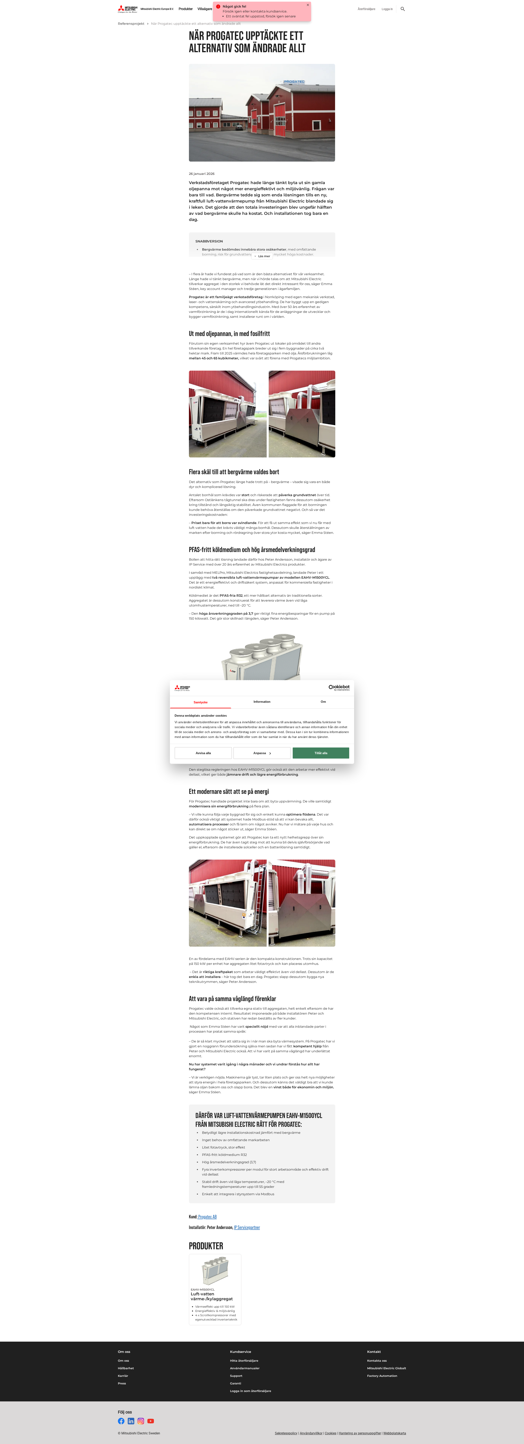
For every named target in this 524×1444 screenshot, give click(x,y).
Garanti (235, 1383)
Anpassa (259, 753)
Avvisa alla (203, 753)
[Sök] (402, 9)
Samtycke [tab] (201, 702)
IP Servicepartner (247, 1227)
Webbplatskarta (394, 1433)
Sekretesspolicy (286, 1433)
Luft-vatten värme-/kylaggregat (212, 1296)
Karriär (123, 1376)
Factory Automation (382, 1376)
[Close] (307, 4)
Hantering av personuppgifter (360, 1433)
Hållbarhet (126, 1368)
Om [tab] (323, 701)
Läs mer (264, 256)
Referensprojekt (131, 24)
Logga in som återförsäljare (250, 1391)
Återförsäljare (366, 9)
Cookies (330, 1433)
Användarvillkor (311, 1433)
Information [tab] (262, 701)
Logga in (387, 9)
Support (236, 1376)
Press (122, 1383)
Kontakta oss (377, 1361)
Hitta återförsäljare (244, 1361)
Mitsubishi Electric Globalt (386, 1368)
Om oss (123, 1361)
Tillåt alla (321, 753)
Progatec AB (207, 1216)
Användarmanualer (245, 1368)
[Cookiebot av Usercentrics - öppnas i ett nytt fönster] (332, 688)
